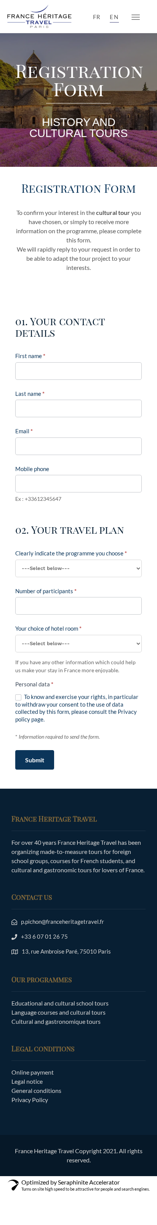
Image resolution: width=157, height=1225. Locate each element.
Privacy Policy (29, 1099)
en (114, 16)
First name (30, 355)
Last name (30, 393)
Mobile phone (32, 468)
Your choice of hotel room (48, 628)
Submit (34, 759)
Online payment (32, 1072)
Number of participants (46, 590)
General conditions (36, 1090)
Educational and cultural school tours (60, 1003)
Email (24, 431)
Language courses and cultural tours (58, 1012)
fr (97, 16)
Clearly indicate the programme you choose (71, 553)
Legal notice (27, 1081)
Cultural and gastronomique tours (56, 1021)
